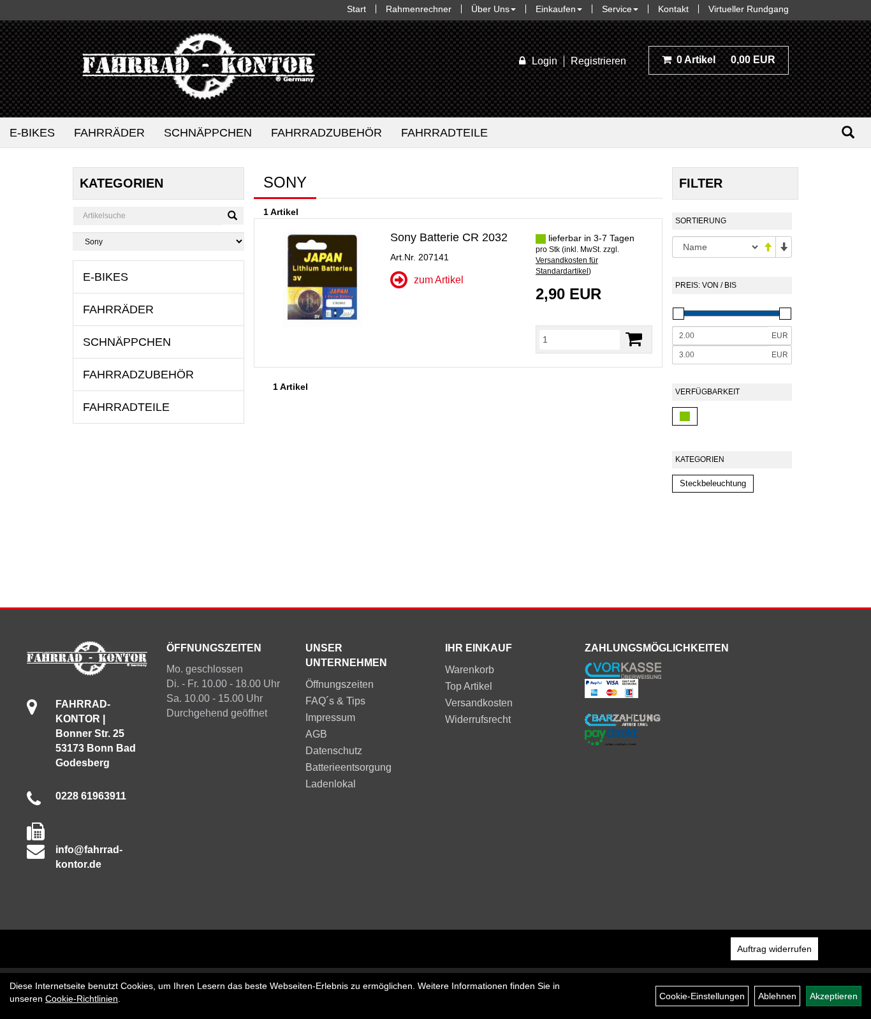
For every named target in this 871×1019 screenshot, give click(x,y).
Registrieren (598, 61)
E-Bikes (32, 132)
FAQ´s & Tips (335, 700)
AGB (316, 734)
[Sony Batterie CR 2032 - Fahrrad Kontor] (322, 279)
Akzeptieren (834, 996)
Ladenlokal (330, 783)
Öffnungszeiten (339, 684)
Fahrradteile (444, 132)
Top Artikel (468, 686)
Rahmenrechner (418, 8)
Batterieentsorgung (348, 767)
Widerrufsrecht (478, 719)
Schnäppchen (208, 132)
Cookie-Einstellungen (702, 996)
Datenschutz (333, 750)
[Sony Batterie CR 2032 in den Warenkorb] (633, 339)
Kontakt (673, 8)
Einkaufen (556, 8)
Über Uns (490, 8)
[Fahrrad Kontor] (198, 69)
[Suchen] (848, 132)
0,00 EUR (726, 59)
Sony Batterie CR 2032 (449, 237)
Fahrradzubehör (326, 132)
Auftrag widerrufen (774, 949)
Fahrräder (109, 132)
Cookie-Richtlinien (81, 998)
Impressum (330, 717)
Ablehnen (777, 996)
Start (356, 8)
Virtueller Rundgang (748, 8)
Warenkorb (469, 669)
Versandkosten (479, 702)
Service (617, 8)
